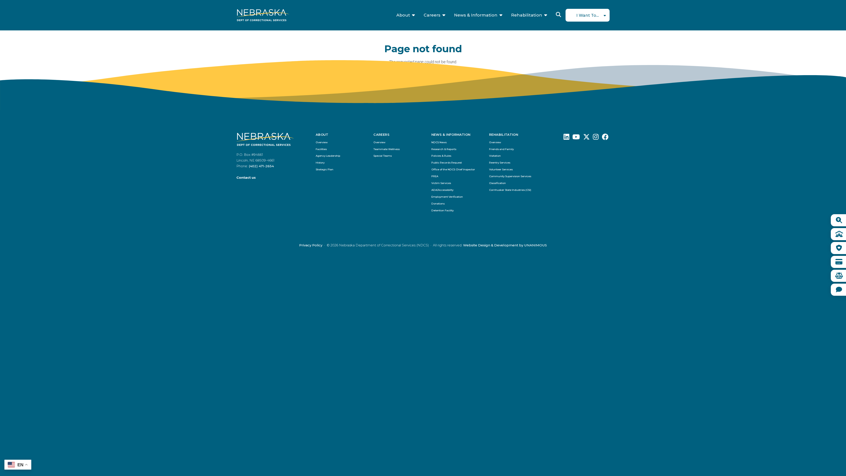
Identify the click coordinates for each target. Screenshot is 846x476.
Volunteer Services (501, 169)
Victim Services (441, 183)
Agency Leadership (328, 155)
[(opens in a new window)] (566, 138)
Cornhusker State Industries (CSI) (510, 190)
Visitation (495, 155)
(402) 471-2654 (261, 166)
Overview (322, 142)
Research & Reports (443, 149)
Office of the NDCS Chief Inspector (453, 169)
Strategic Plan (324, 169)
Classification (497, 183)
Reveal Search (558, 14)
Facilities (321, 149)
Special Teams (382, 155)
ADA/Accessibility (442, 190)
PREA (434, 176)
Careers (432, 15)
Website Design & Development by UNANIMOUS (505, 245)
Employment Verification (447, 196)
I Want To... (587, 15)
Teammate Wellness (386, 149)
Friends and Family (501, 149)
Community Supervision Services (510, 176)
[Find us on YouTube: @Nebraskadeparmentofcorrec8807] (576, 138)
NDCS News (439, 142)
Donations (438, 203)
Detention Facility (442, 210)
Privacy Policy (310, 245)
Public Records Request (446, 162)
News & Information (475, 15)
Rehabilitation (526, 15)
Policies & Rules (441, 155)
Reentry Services (499, 162)
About (403, 15)
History (320, 162)
